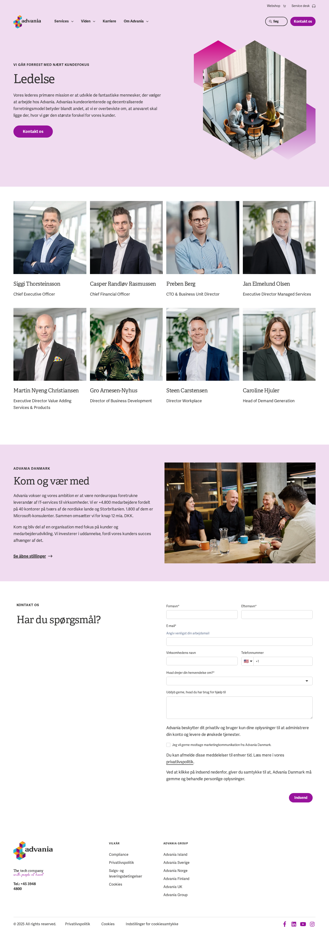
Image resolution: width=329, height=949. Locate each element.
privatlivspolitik (179, 761)
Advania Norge (175, 870)
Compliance (118, 854)
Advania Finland (176, 878)
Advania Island (175, 854)
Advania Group (175, 843)
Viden (85, 21)
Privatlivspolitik (121, 862)
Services (61, 21)
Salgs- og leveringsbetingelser (125, 873)
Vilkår (114, 843)
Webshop (273, 6)
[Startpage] (27, 21)
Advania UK (172, 886)
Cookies (115, 884)
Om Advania (134, 21)
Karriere (109, 21)
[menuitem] (276, 6)
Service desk (301, 6)
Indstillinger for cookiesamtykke (152, 924)
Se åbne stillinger (29, 556)
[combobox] (239, 681)
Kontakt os (303, 21)
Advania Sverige (176, 862)
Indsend (300, 798)
